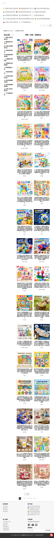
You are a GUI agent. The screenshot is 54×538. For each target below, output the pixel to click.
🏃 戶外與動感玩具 (25, 22)
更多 (28, 494)
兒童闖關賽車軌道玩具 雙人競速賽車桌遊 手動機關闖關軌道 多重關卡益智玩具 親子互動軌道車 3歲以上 (24, 427)
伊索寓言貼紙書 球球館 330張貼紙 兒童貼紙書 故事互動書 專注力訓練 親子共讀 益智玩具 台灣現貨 (24, 371)
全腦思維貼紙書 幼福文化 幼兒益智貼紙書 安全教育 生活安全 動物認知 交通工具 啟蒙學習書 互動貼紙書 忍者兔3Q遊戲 (41, 399)
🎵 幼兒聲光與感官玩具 (10, 18)
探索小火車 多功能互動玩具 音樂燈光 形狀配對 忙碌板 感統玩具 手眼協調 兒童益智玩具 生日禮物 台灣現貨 (24, 171)
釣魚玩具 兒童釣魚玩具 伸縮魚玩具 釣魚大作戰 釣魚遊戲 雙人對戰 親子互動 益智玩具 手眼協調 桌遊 (24, 86)
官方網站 (5, 509)
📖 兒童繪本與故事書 (39, 12)
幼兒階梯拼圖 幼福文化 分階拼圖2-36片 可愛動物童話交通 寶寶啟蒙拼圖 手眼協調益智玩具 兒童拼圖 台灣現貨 (24, 398)
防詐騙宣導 (6, 530)
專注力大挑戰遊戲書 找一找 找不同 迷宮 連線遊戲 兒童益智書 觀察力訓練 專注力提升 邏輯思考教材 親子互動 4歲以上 (24, 315)
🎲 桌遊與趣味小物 (25, 15)
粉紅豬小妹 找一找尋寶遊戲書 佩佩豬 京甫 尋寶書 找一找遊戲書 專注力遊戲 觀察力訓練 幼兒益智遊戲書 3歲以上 (24, 58)
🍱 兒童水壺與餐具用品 (41, 8)
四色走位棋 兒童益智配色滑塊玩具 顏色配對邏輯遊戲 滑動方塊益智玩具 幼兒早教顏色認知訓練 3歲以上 (42, 455)
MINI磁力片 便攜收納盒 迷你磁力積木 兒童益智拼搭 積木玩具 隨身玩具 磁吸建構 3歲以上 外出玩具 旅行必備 (24, 343)
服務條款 (5, 525)
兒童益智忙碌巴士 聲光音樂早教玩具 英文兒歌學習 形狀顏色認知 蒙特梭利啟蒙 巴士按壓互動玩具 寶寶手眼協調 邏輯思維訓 (24, 286)
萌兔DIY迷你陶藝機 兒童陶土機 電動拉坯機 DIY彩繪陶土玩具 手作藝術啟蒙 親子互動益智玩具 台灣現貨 (42, 483)
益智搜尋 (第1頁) (19, 31)
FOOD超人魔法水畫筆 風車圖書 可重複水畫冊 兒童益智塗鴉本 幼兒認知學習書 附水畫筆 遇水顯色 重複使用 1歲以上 (42, 113)
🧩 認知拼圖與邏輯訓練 (42, 18)
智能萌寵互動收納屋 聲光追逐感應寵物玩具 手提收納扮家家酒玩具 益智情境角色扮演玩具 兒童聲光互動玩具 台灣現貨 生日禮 (24, 484)
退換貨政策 (6, 528)
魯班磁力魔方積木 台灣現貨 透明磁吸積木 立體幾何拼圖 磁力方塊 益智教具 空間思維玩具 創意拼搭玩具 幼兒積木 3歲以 (42, 143)
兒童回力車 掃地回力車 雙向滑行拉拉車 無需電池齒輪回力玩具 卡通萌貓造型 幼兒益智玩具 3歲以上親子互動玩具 (42, 427)
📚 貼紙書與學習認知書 (23, 12)
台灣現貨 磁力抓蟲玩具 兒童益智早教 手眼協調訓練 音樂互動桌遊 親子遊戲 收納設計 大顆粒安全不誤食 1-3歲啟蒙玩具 (41, 315)
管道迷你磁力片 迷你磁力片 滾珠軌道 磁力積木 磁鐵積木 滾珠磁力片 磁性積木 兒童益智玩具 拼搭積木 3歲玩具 (41, 86)
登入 (10, 521)
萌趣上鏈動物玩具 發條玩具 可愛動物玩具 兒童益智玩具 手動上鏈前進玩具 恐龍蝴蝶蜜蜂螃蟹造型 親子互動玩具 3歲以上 (24, 229)
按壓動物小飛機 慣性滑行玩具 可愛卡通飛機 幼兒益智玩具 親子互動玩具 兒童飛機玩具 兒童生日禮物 (42, 257)
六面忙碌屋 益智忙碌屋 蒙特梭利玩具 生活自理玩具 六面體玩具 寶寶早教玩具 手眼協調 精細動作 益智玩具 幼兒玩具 (24, 114)
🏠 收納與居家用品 (9, 12)
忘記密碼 (5, 523)
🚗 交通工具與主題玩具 (10, 22)
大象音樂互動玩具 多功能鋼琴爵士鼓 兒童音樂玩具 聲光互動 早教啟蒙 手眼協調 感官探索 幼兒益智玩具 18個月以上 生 (24, 143)
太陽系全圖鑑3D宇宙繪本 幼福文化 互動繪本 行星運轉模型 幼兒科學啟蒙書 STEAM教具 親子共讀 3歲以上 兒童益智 (42, 343)
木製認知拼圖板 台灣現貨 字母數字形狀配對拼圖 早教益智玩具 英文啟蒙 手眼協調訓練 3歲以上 (42, 199)
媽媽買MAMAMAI (8, 31)
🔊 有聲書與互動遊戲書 (10, 15)
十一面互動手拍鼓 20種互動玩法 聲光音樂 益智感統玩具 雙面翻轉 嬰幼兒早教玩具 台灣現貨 (42, 171)
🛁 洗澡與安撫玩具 (38, 15)
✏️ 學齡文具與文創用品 (10, 8)
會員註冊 (5, 521)
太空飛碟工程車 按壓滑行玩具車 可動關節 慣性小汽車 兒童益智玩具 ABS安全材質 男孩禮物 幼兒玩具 (25, 257)
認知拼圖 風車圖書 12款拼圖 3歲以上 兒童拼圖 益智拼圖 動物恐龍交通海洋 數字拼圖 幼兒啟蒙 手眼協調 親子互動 (42, 371)
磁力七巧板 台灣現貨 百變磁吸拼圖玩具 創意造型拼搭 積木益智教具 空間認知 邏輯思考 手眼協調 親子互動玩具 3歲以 (24, 200)
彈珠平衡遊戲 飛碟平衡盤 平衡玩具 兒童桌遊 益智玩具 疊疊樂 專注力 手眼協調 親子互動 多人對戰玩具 (41, 58)
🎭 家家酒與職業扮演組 (26, 18)
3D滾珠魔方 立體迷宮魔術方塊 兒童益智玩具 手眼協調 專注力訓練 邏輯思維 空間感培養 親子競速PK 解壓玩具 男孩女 (41, 229)
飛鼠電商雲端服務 (38, 535)
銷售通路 (5, 511)
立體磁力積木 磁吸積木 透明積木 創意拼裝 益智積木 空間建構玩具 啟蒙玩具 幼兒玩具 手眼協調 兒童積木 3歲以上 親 (42, 285)
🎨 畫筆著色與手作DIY (26, 8)
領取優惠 (48, 530)
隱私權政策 (6, 526)
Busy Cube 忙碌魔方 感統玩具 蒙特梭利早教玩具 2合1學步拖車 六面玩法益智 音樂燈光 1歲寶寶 (24, 455)
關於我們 (5, 506)
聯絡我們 (5, 508)
